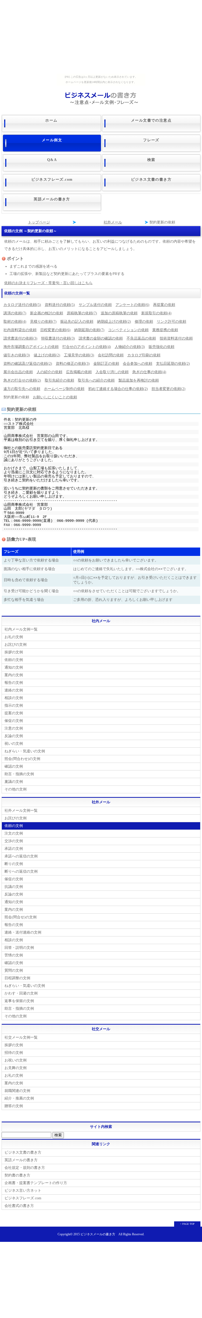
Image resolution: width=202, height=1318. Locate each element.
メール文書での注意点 (151, 120)
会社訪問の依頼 (111, 355)
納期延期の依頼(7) (89, 330)
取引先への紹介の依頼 (96, 380)
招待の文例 (13, 1053)
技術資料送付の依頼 (176, 338)
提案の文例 (13, 713)
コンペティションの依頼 (128, 330)
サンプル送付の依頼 (95, 305)
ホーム (51, 120)
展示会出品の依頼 (18, 372)
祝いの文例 (13, 744)
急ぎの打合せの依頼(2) (22, 380)
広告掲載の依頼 (79, 372)
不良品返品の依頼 (141, 338)
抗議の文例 (13, 887)
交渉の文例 (13, 841)
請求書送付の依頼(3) (20, 338)
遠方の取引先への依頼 (21, 389)
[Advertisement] (101, 37)
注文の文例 (13, 833)
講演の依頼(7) (14, 313)
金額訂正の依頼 (106, 364)
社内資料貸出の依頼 (20, 330)
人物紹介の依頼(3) (130, 347)
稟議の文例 (13, 782)
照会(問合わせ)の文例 (22, 759)
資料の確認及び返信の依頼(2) (27, 364)
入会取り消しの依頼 (112, 372)
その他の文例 (15, 789)
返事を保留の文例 (19, 1001)
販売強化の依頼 (161, 347)
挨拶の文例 (13, 652)
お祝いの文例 (15, 1060)
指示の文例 (13, 705)
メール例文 (52, 140)
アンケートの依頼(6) (132, 305)
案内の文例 (13, 675)
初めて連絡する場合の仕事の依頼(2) (118, 389)
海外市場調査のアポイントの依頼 (31, 347)
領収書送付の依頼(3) (58, 338)
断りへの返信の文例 (21, 871)
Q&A (52, 160)
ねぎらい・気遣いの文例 (24, 751)
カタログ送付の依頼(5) (22, 305)
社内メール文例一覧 (21, 629)
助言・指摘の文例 (19, 774)
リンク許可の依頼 (171, 322)
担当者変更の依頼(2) (168, 389)
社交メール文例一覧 (21, 1037)
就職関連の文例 (17, 1091)
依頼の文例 (13, 660)
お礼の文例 (13, 637)
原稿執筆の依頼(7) (82, 313)
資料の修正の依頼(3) (73, 364)
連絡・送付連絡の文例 (22, 932)
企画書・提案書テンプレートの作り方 (35, 1183)
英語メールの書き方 (52, 199)
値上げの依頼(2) (47, 355)
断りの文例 (13, 864)
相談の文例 (13, 698)
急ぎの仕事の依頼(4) (149, 372)
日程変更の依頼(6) (55, 330)
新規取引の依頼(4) (156, 313)
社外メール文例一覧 (21, 810)
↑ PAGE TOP (187, 1223)
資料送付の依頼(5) (60, 305)
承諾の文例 (13, 849)
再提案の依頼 (164, 305)
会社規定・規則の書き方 (24, 1168)
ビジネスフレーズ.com (52, 179)
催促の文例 (13, 721)
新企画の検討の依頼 (46, 313)
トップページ (39, 222)
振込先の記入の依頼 (76, 322)
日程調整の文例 (17, 978)
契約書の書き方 (17, 1175)
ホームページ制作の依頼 (64, 389)
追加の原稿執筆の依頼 (119, 313)
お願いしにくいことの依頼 (55, 397)
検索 (151, 160)
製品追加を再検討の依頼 (138, 380)
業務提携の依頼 (165, 330)
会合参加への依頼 (137, 364)
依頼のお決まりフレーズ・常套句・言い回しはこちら (48, 283)
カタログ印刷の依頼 (143, 355)
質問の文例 (13, 970)
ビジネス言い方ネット (22, 1190)
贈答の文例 (13, 1106)
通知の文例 (13, 667)
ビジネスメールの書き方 (97, 1234)
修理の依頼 (144, 322)
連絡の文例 (13, 690)
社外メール (113, 222)
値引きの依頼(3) (16, 355)
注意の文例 (13, 728)
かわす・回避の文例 (21, 993)
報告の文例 (13, 683)
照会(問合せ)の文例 (20, 917)
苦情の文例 (13, 955)
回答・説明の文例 (19, 948)
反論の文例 (13, 736)
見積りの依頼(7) (43, 322)
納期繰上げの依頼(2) (114, 322)
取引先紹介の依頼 (59, 380)
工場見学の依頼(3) (79, 355)
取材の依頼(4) (14, 322)
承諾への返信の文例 (21, 856)
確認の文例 (13, 766)
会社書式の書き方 (19, 1206)
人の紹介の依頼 (49, 372)
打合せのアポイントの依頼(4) (86, 347)
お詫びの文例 (15, 645)
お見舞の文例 (15, 1068)
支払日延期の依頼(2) (173, 364)
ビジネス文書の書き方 (151, 179)
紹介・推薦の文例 (19, 1098)
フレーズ (151, 140)
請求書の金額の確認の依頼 (101, 338)
